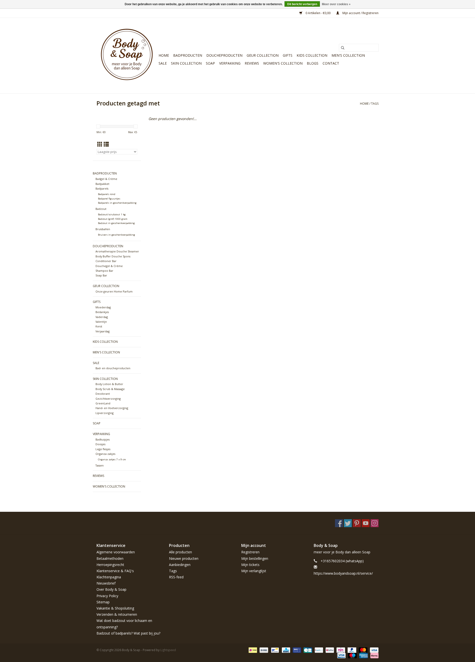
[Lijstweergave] (106, 144)
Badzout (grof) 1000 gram (112, 219)
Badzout (100, 209)
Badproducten (187, 55)
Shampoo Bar (104, 270)
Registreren (250, 552)
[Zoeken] (342, 48)
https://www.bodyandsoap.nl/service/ (343, 573)
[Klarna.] (374, 655)
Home (164, 55)
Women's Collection (283, 63)
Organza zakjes (105, 454)
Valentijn (101, 321)
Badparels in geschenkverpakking (117, 202)
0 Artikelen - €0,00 (318, 13)
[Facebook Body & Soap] (339, 523)
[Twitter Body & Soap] (348, 523)
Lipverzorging (104, 413)
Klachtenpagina (108, 577)
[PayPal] (351, 650)
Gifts (287, 55)
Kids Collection (312, 55)
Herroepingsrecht (110, 564)
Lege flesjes (102, 449)
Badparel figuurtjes (109, 198)
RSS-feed (176, 577)
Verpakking (229, 63)
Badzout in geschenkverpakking (116, 223)
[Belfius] (329, 650)
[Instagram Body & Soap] (375, 523)
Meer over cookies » (336, 4)
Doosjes (100, 444)
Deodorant (102, 393)
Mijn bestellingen (254, 558)
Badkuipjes (102, 439)
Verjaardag (102, 331)
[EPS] (340, 650)
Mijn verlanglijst (253, 570)
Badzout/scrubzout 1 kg (112, 214)
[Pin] (296, 650)
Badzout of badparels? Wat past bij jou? (128, 633)
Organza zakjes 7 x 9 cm (112, 459)
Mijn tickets (250, 564)
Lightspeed (168, 650)
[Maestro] (351, 655)
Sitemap (103, 602)
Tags (375, 103)
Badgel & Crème (106, 179)
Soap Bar (101, 275)
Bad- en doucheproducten (112, 368)
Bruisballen (102, 229)
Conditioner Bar (106, 261)
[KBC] (285, 650)
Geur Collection (263, 55)
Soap (210, 63)
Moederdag (103, 307)
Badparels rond (106, 194)
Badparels (101, 188)
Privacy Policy (107, 595)
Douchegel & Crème (109, 266)
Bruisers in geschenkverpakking (116, 234)
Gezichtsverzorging (108, 398)
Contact (331, 63)
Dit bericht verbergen (302, 4)
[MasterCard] (362, 650)
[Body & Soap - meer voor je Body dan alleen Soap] (126, 55)
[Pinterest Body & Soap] (357, 523)
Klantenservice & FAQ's (115, 570)
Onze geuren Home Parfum (114, 291)
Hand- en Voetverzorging (111, 408)
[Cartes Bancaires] (307, 650)
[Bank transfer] (263, 650)
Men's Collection (348, 55)
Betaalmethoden (109, 558)
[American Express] (363, 655)
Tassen (99, 465)
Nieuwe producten (183, 558)
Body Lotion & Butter (109, 384)
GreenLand (102, 403)
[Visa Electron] (340, 655)
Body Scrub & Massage (110, 389)
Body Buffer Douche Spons (112, 256)
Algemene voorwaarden (115, 552)
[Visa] (373, 650)
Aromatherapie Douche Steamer (117, 251)
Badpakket (102, 184)
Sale (163, 63)
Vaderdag (101, 317)
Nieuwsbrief (106, 583)
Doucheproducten (224, 55)
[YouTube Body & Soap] (366, 523)
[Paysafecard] (318, 650)
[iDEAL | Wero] (252, 650)
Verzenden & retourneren (116, 614)
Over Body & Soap (111, 589)
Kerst (98, 326)
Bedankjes (102, 312)
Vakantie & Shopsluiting (115, 608)
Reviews (252, 63)
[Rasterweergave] (99, 144)
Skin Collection (186, 63)
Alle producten (180, 552)
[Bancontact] (274, 650)
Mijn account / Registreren (360, 13)
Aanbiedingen (179, 564)
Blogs (312, 63)
